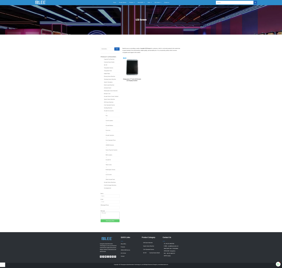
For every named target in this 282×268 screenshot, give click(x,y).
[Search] (255, 2)
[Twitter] (103, 257)
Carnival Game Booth (109, 62)
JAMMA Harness (110, 145)
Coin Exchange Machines (110, 185)
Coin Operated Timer (111, 140)
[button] (278, 264)
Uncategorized (107, 188)
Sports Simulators (108, 82)
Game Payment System (111, 150)
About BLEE (140, 2)
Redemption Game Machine (111, 90)
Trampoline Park (108, 70)
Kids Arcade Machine (109, 85)
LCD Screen (109, 174)
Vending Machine (108, 107)
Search (117, 49)
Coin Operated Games (109, 105)
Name (102, 193)
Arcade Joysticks (110, 135)
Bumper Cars (107, 93)
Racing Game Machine (109, 76)
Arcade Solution (122, 2)
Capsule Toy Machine (109, 59)
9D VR (105, 65)
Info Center (157, 2)
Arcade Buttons (109, 125)
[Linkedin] (113, 257)
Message (103, 210)
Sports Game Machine (109, 99)
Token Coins (109, 164)
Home (114, 2)
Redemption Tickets (110, 169)
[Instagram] (108, 257)
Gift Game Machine (108, 102)
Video (149, 2)
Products (131, 2)
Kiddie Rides (107, 73)
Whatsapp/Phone (105, 205)
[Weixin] (115, 257)
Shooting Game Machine (110, 79)
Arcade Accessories (109, 110)
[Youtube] (106, 257)
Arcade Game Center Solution (111, 96)
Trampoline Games (108, 67)
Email (102, 199)
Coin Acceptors (109, 120)
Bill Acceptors (109, 155)
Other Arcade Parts (110, 179)
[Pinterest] (110, 257)
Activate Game (107, 87)
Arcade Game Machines (110, 182)
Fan (107, 115)
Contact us (166, 2)
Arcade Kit (108, 159)
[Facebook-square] (101, 257)
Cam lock (108, 130)
